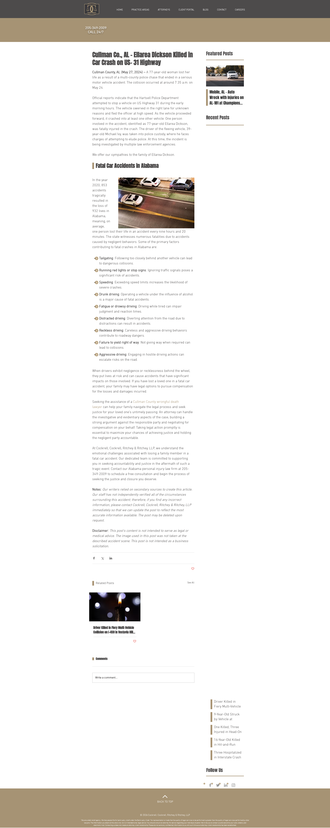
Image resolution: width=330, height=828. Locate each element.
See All (190, 582)
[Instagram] (233, 785)
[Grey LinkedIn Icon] (225, 785)
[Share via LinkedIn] (110, 558)
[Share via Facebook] (94, 558)
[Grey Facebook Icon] (210, 785)
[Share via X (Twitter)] (102, 558)
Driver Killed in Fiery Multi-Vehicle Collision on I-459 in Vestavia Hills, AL (114, 629)
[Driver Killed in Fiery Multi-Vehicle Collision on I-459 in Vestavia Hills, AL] (114, 606)
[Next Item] (238, 76)
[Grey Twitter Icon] (218, 785)
